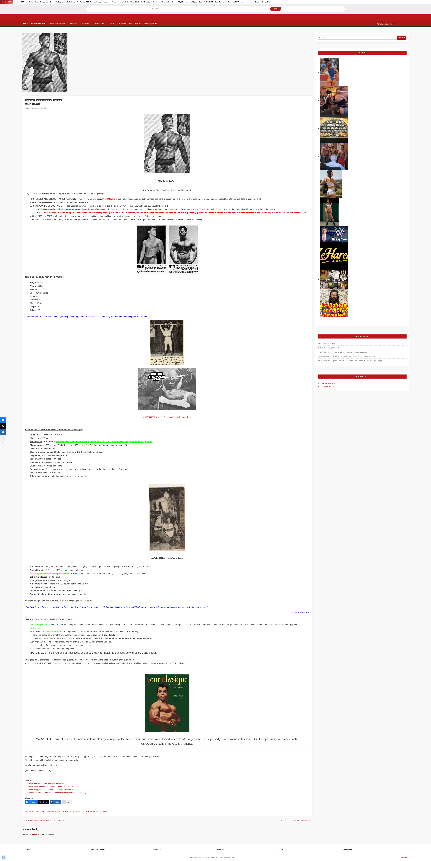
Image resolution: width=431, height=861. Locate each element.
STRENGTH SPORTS (57, 24)
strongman (103, 811)
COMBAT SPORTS (38, 24)
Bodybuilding (30, 100)
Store (280, 849)
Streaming (99, 24)
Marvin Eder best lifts (53, 811)
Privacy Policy (404, 857)
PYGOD (28, 108)
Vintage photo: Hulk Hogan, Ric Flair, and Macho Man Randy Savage (81, 2)
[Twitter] (3, 426)
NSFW (111, 24)
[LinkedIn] (3, 432)
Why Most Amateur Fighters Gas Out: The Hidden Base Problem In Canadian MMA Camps (211, 2)
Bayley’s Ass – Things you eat (40, 2)
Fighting (86, 24)
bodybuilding (29, 811)
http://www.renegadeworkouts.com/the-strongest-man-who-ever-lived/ (52, 786)
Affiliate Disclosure (97, 849)
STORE (138, 24)
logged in (35, 834)
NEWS (25, 24)
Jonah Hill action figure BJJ (327, 343)
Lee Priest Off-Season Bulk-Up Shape (294, 820)
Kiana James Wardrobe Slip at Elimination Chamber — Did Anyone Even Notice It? (142, 2)
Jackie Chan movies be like (260, 2)
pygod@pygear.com (326, 386)
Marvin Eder (40, 811)
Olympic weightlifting (91, 811)
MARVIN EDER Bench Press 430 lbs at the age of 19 (167, 417)
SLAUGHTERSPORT (124, 24)
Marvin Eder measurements (72, 811)
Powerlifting (57, 100)
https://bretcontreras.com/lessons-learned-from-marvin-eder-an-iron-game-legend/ (57, 793)
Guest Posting (346, 849)
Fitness (73, 24)
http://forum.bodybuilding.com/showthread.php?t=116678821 (49, 789)
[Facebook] (3, 420)
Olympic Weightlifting (44, 100)
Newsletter (157, 849)
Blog (29, 849)
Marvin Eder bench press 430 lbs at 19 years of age (45, 820)
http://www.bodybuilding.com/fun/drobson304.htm (44, 783)
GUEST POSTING (150, 24)
